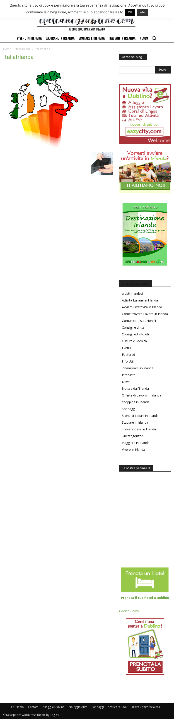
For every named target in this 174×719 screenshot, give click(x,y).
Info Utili (128, 361)
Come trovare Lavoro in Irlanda (145, 314)
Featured (128, 354)
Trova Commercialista (146, 707)
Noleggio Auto (78, 707)
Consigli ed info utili (136, 334)
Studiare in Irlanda (135, 422)
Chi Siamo (17, 707)
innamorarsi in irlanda (137, 368)
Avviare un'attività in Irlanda (142, 307)
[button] (153, 38)
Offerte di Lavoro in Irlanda (141, 395)
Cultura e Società (134, 341)
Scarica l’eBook (117, 707)
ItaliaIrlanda (23, 49)
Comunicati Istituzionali (139, 320)
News (126, 382)
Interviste (128, 375)
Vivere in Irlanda (133, 449)
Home (7, 49)
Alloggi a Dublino (54, 707)
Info (142, 12)
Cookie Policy (129, 611)
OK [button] (130, 12)
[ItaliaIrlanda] (42, 148)
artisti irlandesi (132, 293)
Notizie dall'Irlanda (135, 388)
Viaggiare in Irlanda (136, 443)
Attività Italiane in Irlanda (140, 300)
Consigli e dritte (133, 327)
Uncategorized (132, 436)
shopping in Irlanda (136, 402)
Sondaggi (128, 409)
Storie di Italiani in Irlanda (140, 415)
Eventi (126, 348)
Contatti (33, 707)
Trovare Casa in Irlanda (139, 429)
